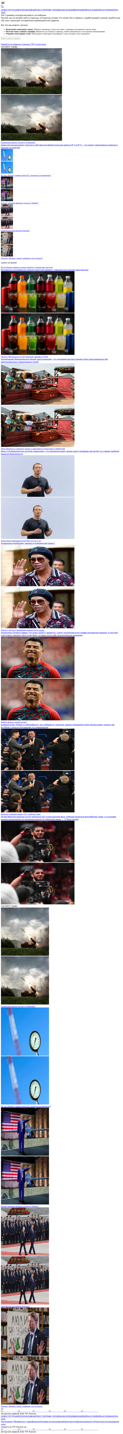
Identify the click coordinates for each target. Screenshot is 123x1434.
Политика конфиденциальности (79, 1421)
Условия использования (52, 1421)
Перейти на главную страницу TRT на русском (23, 44)
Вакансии (36, 1421)
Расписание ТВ (8, 1421)
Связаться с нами (23, 1421)
